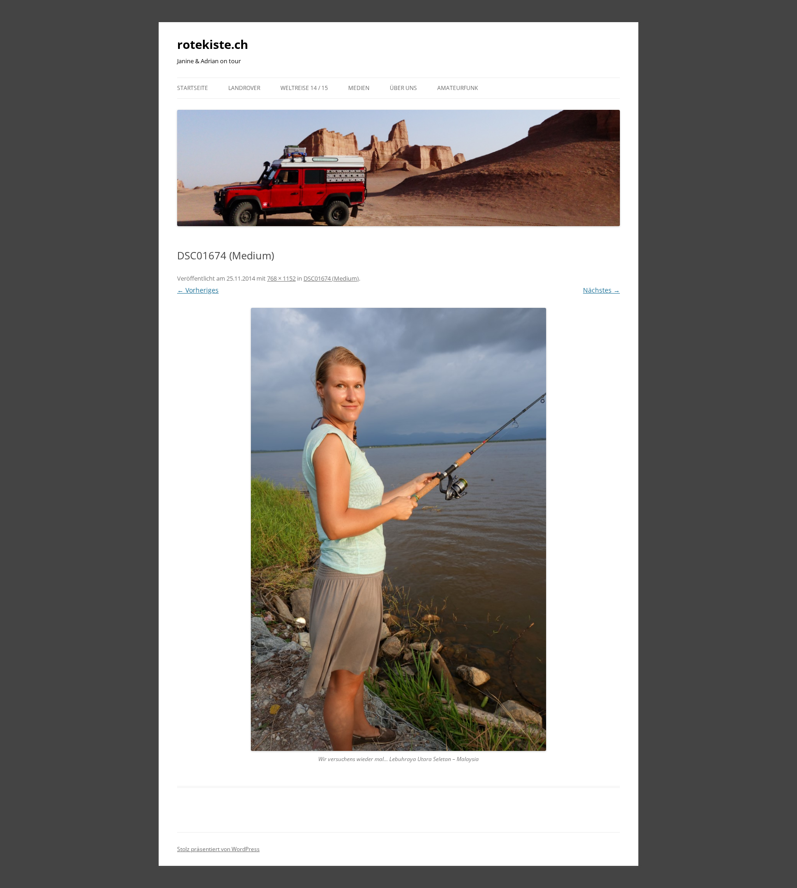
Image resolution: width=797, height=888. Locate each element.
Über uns (403, 88)
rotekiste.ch (212, 44)
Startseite (192, 88)
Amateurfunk (457, 88)
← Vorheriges (198, 290)
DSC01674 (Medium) (331, 278)
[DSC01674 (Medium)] (398, 529)
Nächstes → (601, 290)
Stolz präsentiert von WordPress (218, 849)
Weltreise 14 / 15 (304, 88)
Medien (358, 88)
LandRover (244, 88)
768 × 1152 (281, 278)
